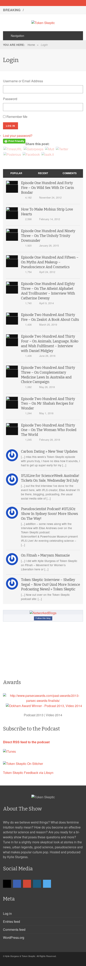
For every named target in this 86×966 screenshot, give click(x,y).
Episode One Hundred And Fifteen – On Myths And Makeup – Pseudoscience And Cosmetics (49, 262)
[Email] (29, 3)
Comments (70, 173)
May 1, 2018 (46, 413)
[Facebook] (36, 3)
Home (31, 45)
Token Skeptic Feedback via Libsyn (28, 772)
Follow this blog (43, 618)
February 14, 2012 (49, 219)
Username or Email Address (23, 81)
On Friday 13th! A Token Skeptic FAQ (53, 10)
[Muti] (49, 148)
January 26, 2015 (49, 245)
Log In (10, 125)
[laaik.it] (47, 154)
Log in (7, 913)
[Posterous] (12, 154)
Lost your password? (17, 135)
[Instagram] (50, 3)
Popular (16, 173)
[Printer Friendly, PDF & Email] (14, 141)
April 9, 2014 (46, 303)
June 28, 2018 (47, 356)
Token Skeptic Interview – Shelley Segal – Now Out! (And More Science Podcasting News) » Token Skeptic (50, 585)
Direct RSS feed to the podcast (26, 742)
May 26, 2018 (47, 387)
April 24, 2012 (47, 272)
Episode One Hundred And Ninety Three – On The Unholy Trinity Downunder (48, 236)
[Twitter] (57, 3)
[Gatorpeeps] (33, 148)
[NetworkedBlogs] (43, 612)
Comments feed (14, 929)
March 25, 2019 (48, 324)
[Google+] (43, 3)
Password (10, 98)
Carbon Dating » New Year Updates (49, 451)
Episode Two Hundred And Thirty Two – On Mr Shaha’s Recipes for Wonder (48, 404)
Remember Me (16, 116)
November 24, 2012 (50, 197)
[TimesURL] (12, 148)
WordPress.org (13, 937)
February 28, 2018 (49, 439)
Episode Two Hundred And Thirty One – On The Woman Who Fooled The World (48, 430)
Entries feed (11, 921)
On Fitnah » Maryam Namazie (45, 555)
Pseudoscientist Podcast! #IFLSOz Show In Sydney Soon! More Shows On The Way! (49, 514)
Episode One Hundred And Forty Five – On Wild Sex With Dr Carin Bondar (47, 188)
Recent (43, 173)
